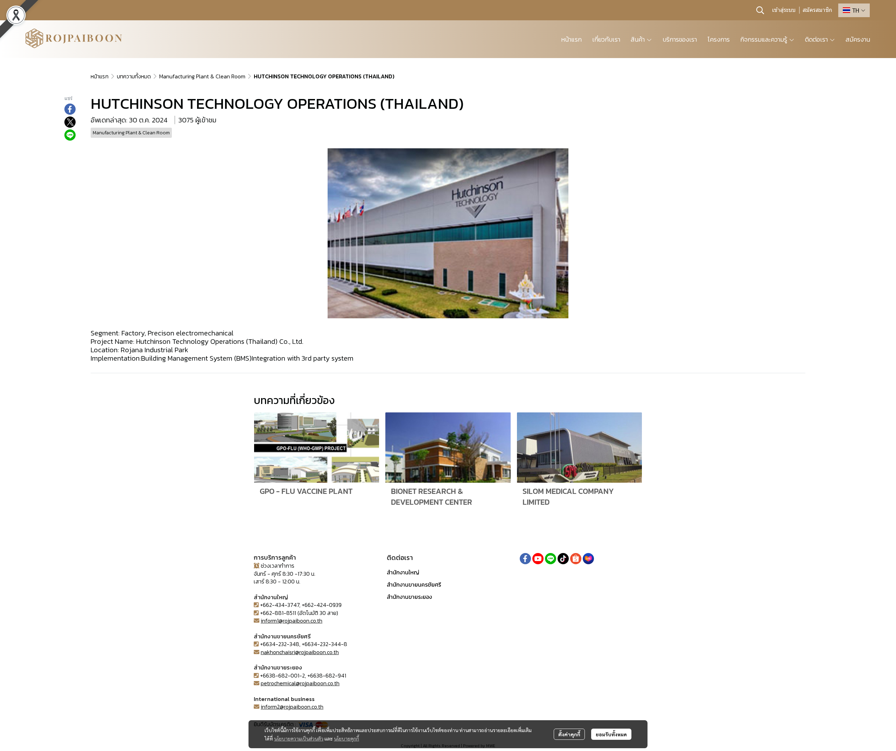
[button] (760, 10)
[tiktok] (563, 558)
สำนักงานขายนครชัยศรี (414, 584)
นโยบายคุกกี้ (346, 738)
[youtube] (538, 558)
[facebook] (525, 558)
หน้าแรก (99, 76)
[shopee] (575, 558)
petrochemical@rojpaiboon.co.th (300, 683)
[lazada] (588, 558)
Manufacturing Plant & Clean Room (202, 76)
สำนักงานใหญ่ (403, 572)
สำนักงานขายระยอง (409, 597)
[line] (550, 558)
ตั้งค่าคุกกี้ (569, 734)
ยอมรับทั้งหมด (611, 734)
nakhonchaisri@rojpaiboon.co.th (300, 652)
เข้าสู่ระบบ (784, 10)
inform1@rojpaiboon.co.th (291, 620)
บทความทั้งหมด (134, 76)
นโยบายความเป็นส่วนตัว (298, 738)
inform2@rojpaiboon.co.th (292, 706)
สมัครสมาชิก (817, 10)
